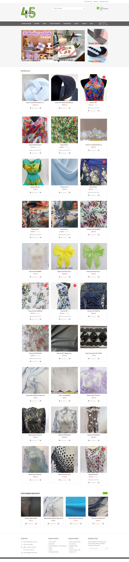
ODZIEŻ (76, 23)
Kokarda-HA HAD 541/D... (64, 271)
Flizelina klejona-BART (31, 518)
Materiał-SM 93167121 (64, 474)
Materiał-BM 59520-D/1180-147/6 (35, 395)
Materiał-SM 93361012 (93, 311)
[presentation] (104, 493)
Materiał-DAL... (64, 144)
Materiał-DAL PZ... (35, 187)
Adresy (50, 547)
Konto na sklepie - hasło (74, 550)
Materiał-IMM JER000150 (35, 311)
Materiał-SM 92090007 (35, 271)
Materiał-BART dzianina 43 (75, 518)
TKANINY (84, 23)
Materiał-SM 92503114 (64, 435)
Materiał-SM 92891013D (98, 518)
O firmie (71, 547)
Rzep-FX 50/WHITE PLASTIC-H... (35, 102)
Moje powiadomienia (53, 552)
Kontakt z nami (72, 552)
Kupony (50, 550)
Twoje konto (53, 538)
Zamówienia (51, 543)
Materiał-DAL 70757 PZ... (93, 395)
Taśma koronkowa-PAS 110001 (93, 353)
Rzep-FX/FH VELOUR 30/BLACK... (64, 102)
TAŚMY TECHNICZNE (55, 23)
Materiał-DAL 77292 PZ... (35, 435)
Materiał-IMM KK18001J (93, 229)
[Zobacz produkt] (40, 108)
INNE (91, 23)
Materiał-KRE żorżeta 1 (35, 144)
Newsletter (93, 538)
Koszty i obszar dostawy (74, 541)
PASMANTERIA (67, 23)
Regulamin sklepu (73, 545)
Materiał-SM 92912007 (35, 353)
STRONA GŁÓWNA (26, 23)
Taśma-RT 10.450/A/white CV (93, 144)
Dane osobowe (52, 541)
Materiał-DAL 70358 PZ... (35, 474)
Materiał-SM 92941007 (93, 435)
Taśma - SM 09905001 (64, 395)
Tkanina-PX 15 (64, 187)
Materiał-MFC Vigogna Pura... (64, 353)
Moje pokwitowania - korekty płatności (58, 545)
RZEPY (44, 23)
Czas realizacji (72, 543)
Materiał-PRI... (93, 102)
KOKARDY (36, 23)
